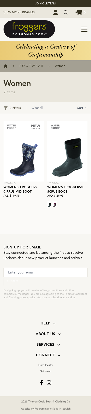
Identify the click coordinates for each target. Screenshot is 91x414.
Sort (80, 108)
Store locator (45, 365)
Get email (45, 371)
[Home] (6, 66)
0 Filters (15, 108)
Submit (12, 281)
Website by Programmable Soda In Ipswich (46, 408)
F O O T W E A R (31, 66)
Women (60, 66)
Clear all (37, 108)
